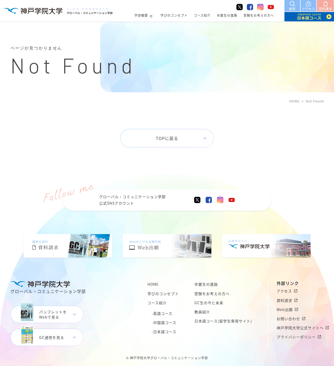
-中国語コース (164, 322)
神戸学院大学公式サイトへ (300, 327)
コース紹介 (202, 15)
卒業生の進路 (227, 15)
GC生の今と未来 (208, 302)
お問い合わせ (288, 318)
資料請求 (284, 300)
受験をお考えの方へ (258, 15)
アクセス (284, 291)
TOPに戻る (167, 138)
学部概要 (141, 15)
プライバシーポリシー (296, 336)
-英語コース (162, 313)
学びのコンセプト (174, 15)
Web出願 (285, 309)
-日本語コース (164, 331)
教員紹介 (202, 311)
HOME (294, 101)
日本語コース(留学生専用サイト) (223, 321)
